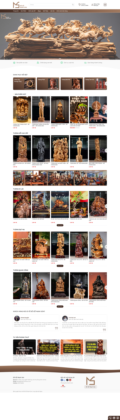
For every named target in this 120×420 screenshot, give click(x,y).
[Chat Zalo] (117, 417)
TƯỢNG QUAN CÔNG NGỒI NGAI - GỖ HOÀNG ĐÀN (59, 301)
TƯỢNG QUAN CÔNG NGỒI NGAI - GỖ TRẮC (97, 301)
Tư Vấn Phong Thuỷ (21, 337)
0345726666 (21, 383)
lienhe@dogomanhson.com (24, 381)
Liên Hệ (52, 11)
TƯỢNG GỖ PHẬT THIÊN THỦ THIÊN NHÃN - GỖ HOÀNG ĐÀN (97, 125)
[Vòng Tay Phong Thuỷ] (29, 84)
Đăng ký (96, 5)
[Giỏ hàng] (105, 5)
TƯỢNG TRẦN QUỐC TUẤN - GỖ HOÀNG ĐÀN (59, 125)
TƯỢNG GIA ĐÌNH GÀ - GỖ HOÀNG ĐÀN (22, 164)
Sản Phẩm (23, 11)
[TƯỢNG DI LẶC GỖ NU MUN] (22, 204)
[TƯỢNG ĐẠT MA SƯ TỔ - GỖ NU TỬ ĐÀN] (79, 245)
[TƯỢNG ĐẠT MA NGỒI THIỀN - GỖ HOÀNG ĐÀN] (60, 148)
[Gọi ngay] (110, 417)
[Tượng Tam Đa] (101, 84)
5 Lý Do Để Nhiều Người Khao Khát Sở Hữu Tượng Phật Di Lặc (95, 356)
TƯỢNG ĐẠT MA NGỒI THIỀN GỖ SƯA (21, 260)
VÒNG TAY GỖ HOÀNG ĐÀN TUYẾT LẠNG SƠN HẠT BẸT (79, 125)
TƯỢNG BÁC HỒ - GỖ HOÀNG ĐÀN (79, 163)
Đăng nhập (97, 4)
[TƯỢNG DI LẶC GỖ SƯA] (41, 204)
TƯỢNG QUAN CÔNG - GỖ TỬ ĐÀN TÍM (22, 301)
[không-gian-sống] (60, 178)
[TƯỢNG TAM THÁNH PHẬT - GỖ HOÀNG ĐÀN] (22, 109)
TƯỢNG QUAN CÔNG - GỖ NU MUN (79, 300)
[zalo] (64, 380)
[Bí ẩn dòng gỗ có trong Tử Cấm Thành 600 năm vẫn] (72, 347)
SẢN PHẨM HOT (20, 94)
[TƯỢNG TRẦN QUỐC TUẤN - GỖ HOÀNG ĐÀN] (60, 109)
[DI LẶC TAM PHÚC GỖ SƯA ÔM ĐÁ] (60, 204)
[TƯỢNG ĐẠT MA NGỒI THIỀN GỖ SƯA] (22, 245)
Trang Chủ (16, 11)
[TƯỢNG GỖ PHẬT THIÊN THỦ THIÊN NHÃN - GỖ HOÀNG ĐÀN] (98, 109)
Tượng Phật (41, 79)
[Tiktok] (67, 380)
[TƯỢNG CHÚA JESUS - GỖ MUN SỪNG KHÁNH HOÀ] (41, 148)
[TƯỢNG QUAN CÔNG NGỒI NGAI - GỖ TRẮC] (98, 285)
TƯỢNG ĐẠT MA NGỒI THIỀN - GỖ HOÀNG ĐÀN (59, 164)
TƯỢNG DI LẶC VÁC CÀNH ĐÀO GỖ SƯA (98, 219)
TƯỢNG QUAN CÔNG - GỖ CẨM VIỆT (40, 301)
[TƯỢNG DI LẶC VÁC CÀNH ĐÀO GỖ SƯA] (98, 204)
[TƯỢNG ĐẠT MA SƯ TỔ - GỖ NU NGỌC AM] (98, 245)
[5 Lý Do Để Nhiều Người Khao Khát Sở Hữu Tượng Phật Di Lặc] (95, 347)
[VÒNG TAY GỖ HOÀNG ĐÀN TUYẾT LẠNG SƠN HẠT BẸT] (79, 109)
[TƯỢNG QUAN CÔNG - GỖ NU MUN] (79, 285)
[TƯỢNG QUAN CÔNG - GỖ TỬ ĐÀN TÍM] (22, 285)
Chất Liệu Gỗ (31, 11)
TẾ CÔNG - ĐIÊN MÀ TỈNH (19, 355)
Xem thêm (60, 225)
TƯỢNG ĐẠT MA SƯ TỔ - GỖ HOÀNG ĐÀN (58, 260)
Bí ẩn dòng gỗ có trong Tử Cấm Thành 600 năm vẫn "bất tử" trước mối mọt (72, 356)
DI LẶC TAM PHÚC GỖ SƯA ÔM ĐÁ (59, 219)
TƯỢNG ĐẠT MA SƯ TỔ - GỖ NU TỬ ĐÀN (79, 260)
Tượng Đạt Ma (66, 79)
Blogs (39, 11)
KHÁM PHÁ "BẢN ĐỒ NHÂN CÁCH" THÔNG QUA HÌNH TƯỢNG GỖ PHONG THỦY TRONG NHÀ (48, 356)
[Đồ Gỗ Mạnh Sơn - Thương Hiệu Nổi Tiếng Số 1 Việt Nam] (20, 4)
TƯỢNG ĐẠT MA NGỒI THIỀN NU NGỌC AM (40, 260)
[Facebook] (62, 380)
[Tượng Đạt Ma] (77, 84)
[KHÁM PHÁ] (48, 347)
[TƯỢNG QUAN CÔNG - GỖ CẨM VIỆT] (41, 285)
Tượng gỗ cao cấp (20, 133)
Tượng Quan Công (20, 270)
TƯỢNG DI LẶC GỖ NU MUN (20, 219)
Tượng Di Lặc (18, 189)
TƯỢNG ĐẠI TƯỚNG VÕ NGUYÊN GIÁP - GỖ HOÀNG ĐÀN (40, 125)
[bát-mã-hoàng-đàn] (60, 36)
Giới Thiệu (45, 11)
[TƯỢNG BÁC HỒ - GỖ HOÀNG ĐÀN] (79, 148)
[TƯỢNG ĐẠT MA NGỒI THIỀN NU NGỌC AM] (41, 245)
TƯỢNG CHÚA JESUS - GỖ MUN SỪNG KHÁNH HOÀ (40, 164)
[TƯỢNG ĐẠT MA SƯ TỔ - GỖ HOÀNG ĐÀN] (60, 245)
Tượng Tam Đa (89, 79)
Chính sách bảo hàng (62, 11)
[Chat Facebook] (114, 417)
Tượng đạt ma (19, 230)
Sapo (41, 391)
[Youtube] (70, 380)
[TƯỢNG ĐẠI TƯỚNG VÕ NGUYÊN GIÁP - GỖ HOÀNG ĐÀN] (41, 109)
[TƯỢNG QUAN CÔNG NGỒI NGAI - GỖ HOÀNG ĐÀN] (60, 285)
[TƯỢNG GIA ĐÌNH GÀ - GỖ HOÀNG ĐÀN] (22, 148)
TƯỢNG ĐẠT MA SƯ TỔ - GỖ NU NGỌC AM (97, 260)
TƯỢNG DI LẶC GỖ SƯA (38, 219)
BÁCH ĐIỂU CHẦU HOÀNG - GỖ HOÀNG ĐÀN (97, 164)
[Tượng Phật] (53, 84)
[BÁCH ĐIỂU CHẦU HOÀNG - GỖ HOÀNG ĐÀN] (98, 148)
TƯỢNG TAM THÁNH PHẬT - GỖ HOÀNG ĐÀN (21, 125)
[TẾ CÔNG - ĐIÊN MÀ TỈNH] (24, 347)
